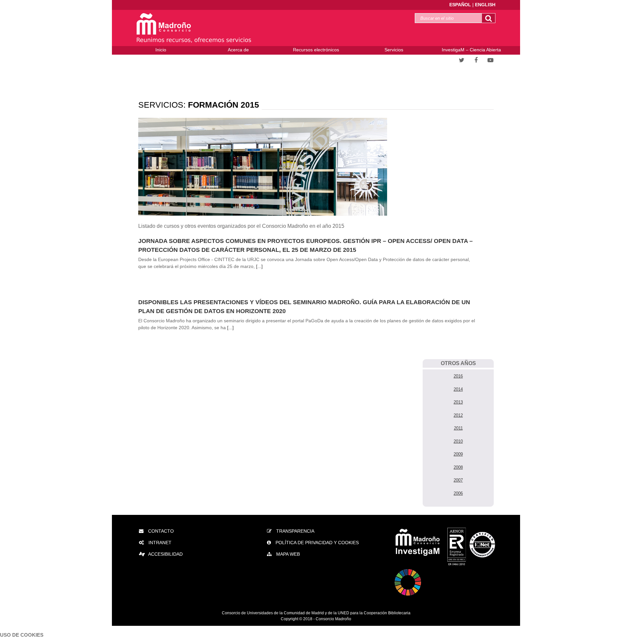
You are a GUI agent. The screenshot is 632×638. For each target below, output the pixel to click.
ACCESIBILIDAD (165, 554)
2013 (458, 402)
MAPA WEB (287, 554)
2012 (458, 415)
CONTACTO (160, 531)
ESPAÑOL (460, 4)
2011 (458, 428)
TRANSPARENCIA (294, 531)
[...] (259, 266)
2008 (458, 467)
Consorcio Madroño (333, 619)
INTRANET (159, 542)
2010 (458, 441)
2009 (458, 454)
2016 (458, 376)
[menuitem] (160, 50)
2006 (458, 493)
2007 (458, 480)
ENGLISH (485, 4)
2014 (458, 389)
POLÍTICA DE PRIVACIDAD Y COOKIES (316, 542)
